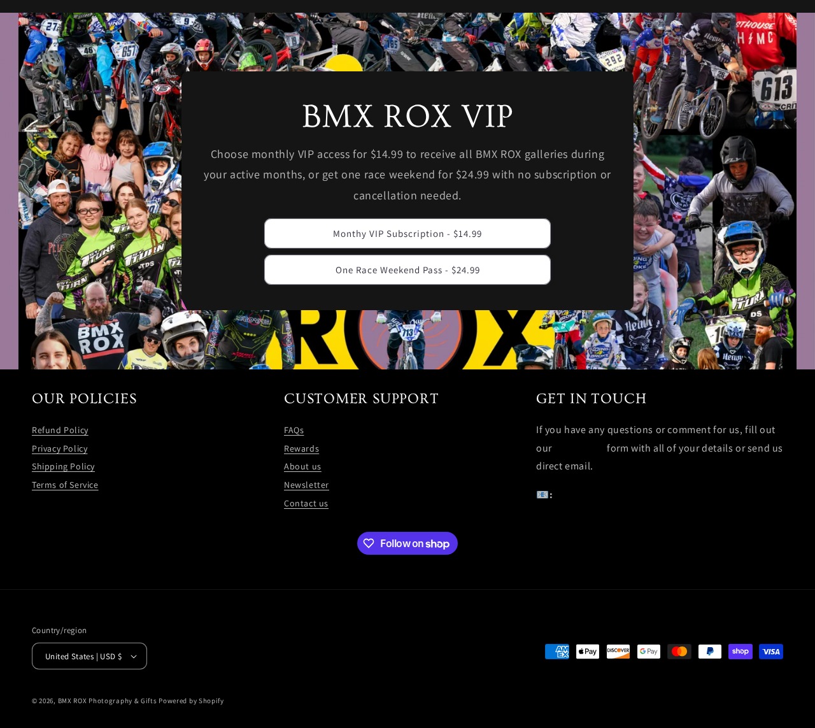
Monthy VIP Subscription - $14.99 (407, 233)
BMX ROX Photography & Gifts (107, 700)
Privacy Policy (59, 448)
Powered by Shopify (191, 700)
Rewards (301, 448)
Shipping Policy (63, 466)
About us (303, 466)
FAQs (294, 430)
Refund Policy (60, 430)
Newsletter (306, 484)
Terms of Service (65, 484)
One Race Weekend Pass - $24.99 (408, 270)
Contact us (306, 503)
